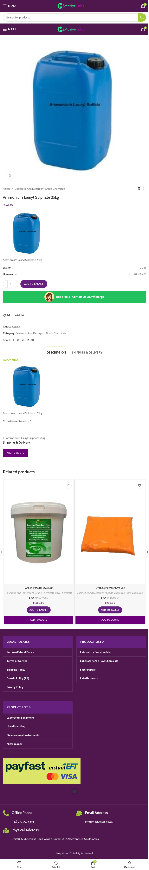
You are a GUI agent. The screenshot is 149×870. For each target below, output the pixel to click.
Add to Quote (15, 452)
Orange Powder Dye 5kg (110, 588)
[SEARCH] (142, 17)
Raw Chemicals (63, 592)
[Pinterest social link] (23, 340)
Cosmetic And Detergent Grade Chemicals (40, 188)
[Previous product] (134, 188)
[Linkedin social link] (28, 340)
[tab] (56, 352)
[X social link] (18, 340)
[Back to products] (139, 188)
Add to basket (33, 283)
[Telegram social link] (32, 340)
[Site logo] (74, 5)
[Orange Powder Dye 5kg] (110, 532)
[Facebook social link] (13, 340)
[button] (39, 609)
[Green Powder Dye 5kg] (38, 532)
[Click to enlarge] (10, 175)
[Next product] (143, 188)
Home (6, 188)
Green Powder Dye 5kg (39, 588)
